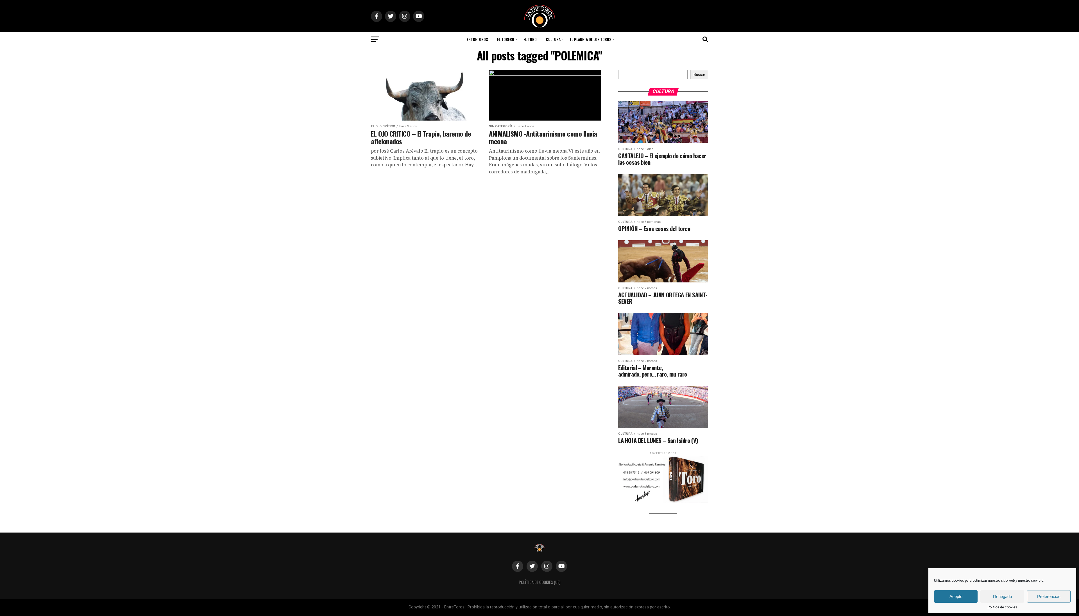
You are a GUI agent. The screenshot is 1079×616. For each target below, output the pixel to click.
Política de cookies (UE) (539, 582)
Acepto (955, 596)
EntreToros (477, 39)
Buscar (699, 75)
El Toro (530, 39)
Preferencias (1048, 596)
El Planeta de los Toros (590, 39)
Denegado (1002, 596)
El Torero (505, 39)
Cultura (553, 39)
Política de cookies (1002, 607)
